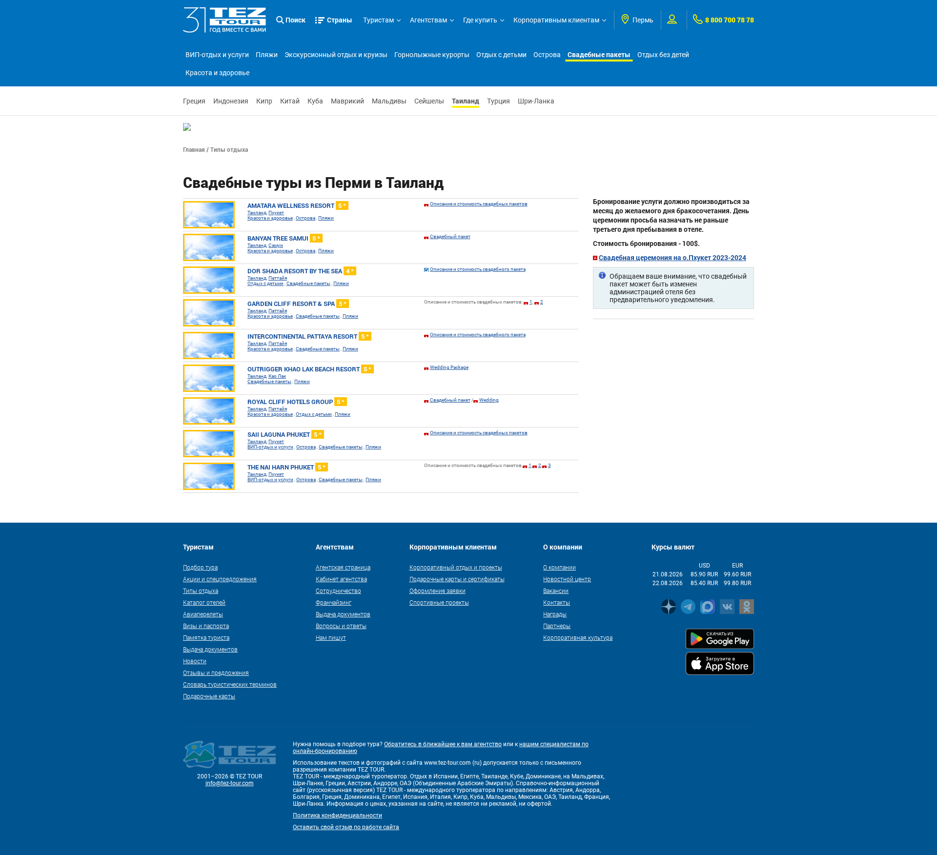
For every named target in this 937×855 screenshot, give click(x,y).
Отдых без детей (663, 55)
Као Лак (277, 376)
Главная (194, 149)
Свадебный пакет (450, 236)
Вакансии (556, 590)
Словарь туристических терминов (230, 684)
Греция (194, 101)
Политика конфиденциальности (337, 815)
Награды (555, 614)
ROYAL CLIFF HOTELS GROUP (296, 401)
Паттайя (277, 278)
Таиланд (465, 100)
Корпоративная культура (577, 637)
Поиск (295, 19)
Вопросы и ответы (341, 626)
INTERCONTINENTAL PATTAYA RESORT (308, 336)
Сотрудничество (338, 590)
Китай (290, 101)
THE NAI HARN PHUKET (286, 467)
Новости (194, 661)
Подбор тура (200, 567)
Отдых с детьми (501, 55)
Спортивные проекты (439, 602)
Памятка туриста (206, 637)
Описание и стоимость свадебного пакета (478, 269)
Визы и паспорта (206, 626)
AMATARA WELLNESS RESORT (296, 205)
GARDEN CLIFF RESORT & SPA (296, 303)
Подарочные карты (209, 696)
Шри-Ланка (536, 101)
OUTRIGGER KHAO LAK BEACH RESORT (309, 369)
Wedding (489, 400)
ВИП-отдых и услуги (217, 55)
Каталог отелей (204, 602)
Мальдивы (389, 101)
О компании (559, 567)
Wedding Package (449, 367)
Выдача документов (210, 649)
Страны (339, 19)
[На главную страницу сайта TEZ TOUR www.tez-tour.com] (224, 20)
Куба (315, 101)
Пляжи (267, 55)
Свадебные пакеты (599, 54)
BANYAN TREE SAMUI (283, 238)
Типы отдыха (200, 590)
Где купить (480, 20)
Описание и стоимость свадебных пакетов (479, 203)
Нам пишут (331, 637)
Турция (498, 101)
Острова (547, 55)
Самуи (275, 245)
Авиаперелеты (203, 614)
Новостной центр (567, 579)
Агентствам (428, 20)
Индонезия (230, 101)
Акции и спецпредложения (220, 579)
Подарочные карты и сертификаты (457, 579)
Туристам (378, 20)
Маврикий (347, 101)
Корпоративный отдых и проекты (455, 567)
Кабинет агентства (341, 579)
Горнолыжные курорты (431, 55)
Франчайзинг (333, 602)
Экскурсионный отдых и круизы (336, 55)
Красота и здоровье (217, 73)
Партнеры (556, 626)
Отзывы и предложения (216, 672)
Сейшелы (429, 101)
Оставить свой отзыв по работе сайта (346, 827)
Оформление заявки (437, 590)
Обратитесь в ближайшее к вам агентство (443, 744)
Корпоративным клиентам (556, 20)
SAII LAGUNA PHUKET (284, 434)
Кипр (264, 101)
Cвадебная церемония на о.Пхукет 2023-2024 (672, 257)
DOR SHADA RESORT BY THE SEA (300, 270)
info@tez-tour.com (229, 783)
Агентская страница (343, 567)
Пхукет (276, 212)
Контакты (556, 602)
